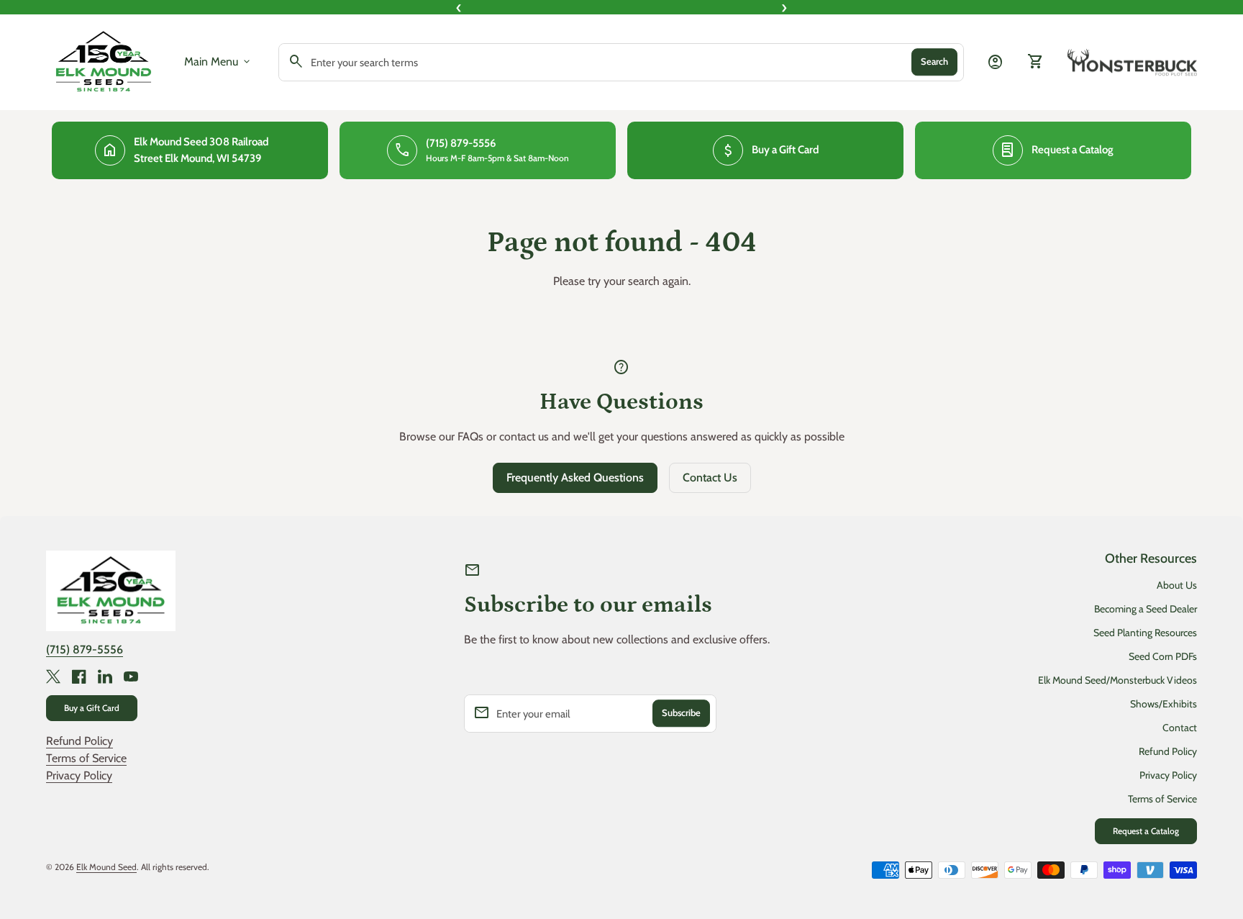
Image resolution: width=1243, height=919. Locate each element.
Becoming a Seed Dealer (1145, 608)
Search (934, 62)
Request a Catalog (1146, 830)
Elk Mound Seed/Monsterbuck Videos (1117, 680)
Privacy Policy (79, 775)
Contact (1179, 727)
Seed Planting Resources (1145, 632)
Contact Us (710, 477)
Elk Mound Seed (106, 866)
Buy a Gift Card (91, 707)
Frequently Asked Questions (575, 477)
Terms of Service (86, 758)
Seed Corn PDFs (1163, 656)
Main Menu (218, 62)
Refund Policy (79, 741)
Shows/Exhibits (1163, 703)
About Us (1177, 585)
